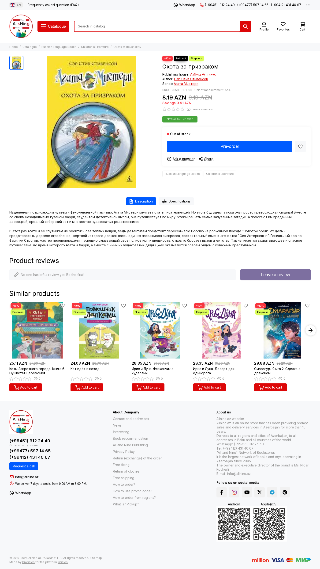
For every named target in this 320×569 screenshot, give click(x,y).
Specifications (179, 201)
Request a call (24, 466)
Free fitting (121, 465)
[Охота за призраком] (92, 122)
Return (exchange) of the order (137, 458)
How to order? (124, 484)
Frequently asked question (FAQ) (53, 5)
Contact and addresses (131, 419)
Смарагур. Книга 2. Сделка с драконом (277, 371)
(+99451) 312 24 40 (220, 5)
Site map (96, 558)
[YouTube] (247, 492)
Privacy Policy (124, 452)
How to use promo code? (132, 491)
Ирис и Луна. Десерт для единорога (213, 371)
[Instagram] (234, 492)
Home (13, 47)
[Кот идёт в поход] (99, 330)
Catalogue (29, 47)
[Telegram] (272, 492)
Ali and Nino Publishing (130, 445)
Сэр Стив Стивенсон (191, 79)
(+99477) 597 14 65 (252, 5)
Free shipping (123, 478)
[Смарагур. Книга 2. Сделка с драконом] (282, 330)
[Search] (245, 26)
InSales (63, 562)
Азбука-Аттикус (203, 74)
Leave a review (275, 274)
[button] (9, 330)
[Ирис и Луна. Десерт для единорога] (221, 330)
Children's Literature (95, 47)
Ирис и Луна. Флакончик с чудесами (152, 371)
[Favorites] (300, 146)
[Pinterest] (285, 492)
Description (144, 201)
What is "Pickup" (126, 504)
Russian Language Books (58, 47)
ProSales (28, 562)
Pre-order (229, 146)
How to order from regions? (134, 498)
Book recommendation (130, 438)
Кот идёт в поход (85, 369)
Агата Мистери (186, 84)
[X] (259, 492)
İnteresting (121, 432)
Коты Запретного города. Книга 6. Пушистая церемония (37, 371)
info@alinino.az (27, 477)
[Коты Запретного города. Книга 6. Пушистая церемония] (37, 330)
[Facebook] (221, 492)
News (117, 425)
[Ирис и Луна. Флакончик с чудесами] (160, 330)
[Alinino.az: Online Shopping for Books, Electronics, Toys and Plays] (21, 26)
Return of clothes (126, 471)
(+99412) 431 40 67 (286, 5)
